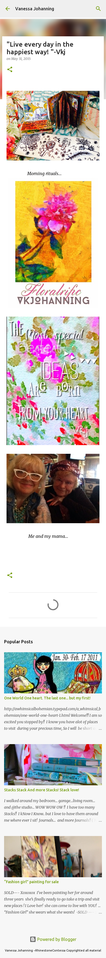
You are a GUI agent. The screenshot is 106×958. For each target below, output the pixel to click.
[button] (10, 69)
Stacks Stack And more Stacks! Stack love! (41, 790)
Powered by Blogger (56, 939)
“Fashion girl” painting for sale (31, 882)
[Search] (98, 8)
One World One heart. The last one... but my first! (47, 698)
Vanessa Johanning (34, 8)
